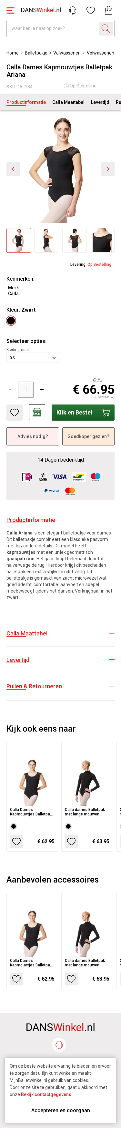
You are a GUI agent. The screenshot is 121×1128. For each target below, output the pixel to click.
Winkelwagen (109, 10)
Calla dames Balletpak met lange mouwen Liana (85, 811)
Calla (13, 293)
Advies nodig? (32, 436)
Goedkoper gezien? (88, 436)
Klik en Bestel (74, 412)
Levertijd (100, 102)
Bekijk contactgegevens (46, 1094)
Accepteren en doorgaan (60, 1110)
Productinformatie (26, 102)
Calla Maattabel (68, 102)
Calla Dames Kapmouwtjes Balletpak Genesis (31, 811)
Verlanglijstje (90, 10)
